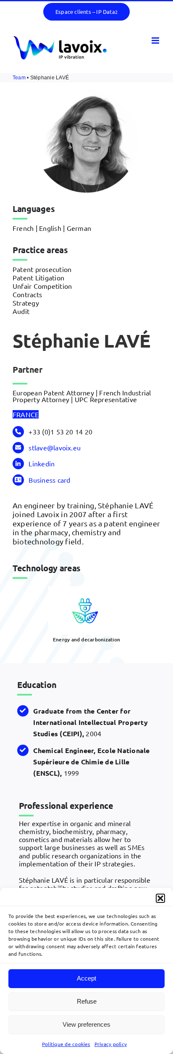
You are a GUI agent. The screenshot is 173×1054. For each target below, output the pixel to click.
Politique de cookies (66, 1044)
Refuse (87, 1001)
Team (19, 78)
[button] (160, 898)
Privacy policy (110, 1044)
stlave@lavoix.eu (55, 447)
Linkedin (42, 463)
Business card (49, 480)
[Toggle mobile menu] (156, 40)
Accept (86, 978)
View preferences (86, 1024)
